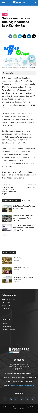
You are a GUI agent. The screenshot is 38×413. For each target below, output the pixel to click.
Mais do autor (26, 201)
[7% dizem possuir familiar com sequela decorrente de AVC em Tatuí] (7, 227)
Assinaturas (13, 407)
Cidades (9, 11)
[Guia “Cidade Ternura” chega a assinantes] (7, 208)
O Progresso (7, 29)
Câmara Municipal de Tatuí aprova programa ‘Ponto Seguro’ (23, 218)
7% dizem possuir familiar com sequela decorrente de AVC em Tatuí (23, 227)
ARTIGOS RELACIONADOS (11, 201)
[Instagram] (11, 399)
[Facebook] (10, 36)
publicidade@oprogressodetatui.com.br (23, 377)
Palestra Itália (18, 258)
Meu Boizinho (31, 187)
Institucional (6, 305)
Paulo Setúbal (6, 327)
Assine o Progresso (8, 299)
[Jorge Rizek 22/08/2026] (7, 270)
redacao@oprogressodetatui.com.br (22, 373)
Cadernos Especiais (8, 330)
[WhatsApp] (15, 36)
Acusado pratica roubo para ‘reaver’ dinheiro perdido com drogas (9, 191)
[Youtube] (33, 399)
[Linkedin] (29, 36)
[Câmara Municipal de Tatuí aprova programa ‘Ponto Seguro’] (7, 218)
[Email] (34, 36)
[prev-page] (3, 235)
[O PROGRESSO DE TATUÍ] (19, 2)
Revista (4, 324)
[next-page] (6, 235)
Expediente (5, 308)
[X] (24, 36)
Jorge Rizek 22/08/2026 (21, 267)
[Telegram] (20, 36)
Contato (5, 407)
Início (3, 11)
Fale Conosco (6, 302)
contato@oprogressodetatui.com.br (22, 386)
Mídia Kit (16, 409)
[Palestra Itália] (7, 260)
